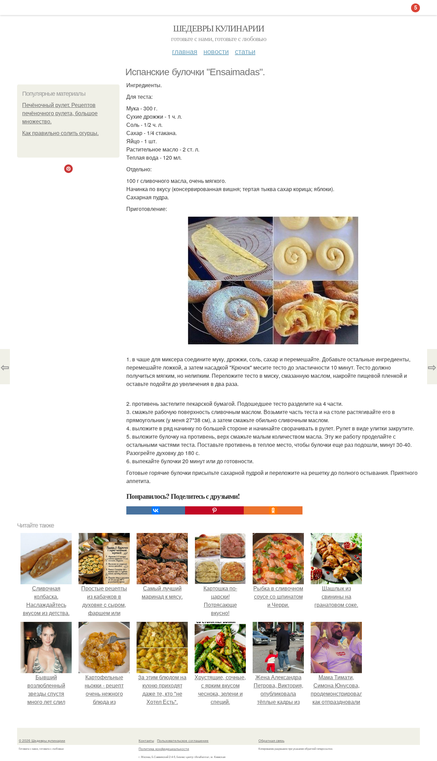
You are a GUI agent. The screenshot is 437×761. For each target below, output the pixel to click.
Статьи (245, 51)
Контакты (146, 740)
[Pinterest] (214, 510)
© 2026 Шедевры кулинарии (42, 740)
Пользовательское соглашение (183, 740)
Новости (216, 51)
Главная (184, 51)
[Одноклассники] (273, 510)
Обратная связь (271, 740)
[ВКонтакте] (155, 510)
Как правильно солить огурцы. (60, 133)
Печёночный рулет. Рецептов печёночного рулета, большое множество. (60, 113)
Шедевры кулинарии (218, 28)
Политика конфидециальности (164, 748)
